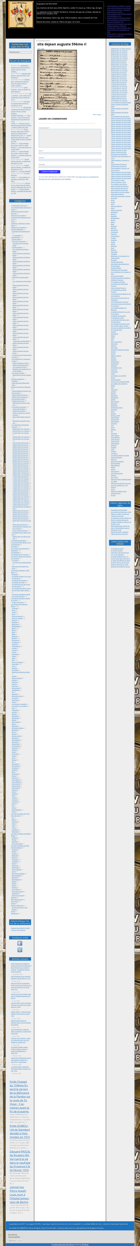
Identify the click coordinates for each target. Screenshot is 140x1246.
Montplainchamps (17, 728)
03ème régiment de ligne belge (121, 120)
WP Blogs (85, 1245)
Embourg (15, 822)
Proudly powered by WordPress (63, 1245)
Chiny (13, 221)
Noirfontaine (16, 746)
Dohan (14, 656)
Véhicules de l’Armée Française (121, 483)
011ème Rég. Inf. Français (21, 433)
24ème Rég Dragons (19, 411)
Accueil (113, 495)
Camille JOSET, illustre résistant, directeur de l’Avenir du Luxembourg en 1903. (119, 30)
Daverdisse (15, 654)
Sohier (14, 792)
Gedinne (113, 346)
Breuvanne (15, 640)
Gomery (113, 352)
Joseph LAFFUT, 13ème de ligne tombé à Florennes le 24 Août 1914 (21, 1014)
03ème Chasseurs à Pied (20, 363)
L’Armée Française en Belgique (120, 278)
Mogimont (15, 726)
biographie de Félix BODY (47, 4)
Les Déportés (15, 552)
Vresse (14, 808)
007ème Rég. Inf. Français (21, 431)
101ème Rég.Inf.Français (20, 467)
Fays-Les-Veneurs (17, 662)
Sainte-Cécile (16, 786)
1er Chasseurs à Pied (19, 367)
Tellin (13, 796)
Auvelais (14, 854)
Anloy (13, 610)
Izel (13, 692)
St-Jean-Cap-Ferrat (18, 602)
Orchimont (15, 754)
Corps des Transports (19, 241)
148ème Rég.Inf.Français (20, 499)
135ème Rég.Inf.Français (19, 395)
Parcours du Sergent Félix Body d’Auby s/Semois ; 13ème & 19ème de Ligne (21, 125)
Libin (13, 708)
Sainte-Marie (16, 788)
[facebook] (20, 943)
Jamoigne (15, 694)
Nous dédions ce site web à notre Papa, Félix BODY (20, 179)
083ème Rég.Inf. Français (21, 461)
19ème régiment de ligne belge (121, 172)
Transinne (15, 802)
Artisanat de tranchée (18, 215)
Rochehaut (15, 774)
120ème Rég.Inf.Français (20, 491)
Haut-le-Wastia (16, 870)
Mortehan (15, 730)
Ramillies (15, 842)
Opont (14, 752)
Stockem (14, 794)
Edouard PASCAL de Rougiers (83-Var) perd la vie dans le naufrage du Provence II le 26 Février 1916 (119, 20)
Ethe (13, 660)
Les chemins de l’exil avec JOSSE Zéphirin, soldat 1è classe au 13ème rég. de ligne (69, 8)
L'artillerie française (18, 401)
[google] (20, 950)
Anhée (14, 852)
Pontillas (14, 887)
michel (13, 123)
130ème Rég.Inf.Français (20, 495)
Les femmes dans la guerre (19, 554)
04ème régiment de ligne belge (121, 122)
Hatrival (14, 684)
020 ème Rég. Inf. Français (21, 439)
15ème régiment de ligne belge (121, 144)
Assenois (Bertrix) (17, 616)
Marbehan (15, 716)
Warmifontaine (16, 810)
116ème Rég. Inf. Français (21, 483)
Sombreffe (15, 893)
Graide (14, 676)
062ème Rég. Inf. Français (119, 65)
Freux (13, 666)
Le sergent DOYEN (117, 551)
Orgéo (14, 756)
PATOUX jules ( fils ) (17, 135)
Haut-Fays (15, 686)
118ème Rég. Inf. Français (21, 487)
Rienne (13, 903)
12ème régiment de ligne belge (121, 138)
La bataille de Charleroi (19, 580)
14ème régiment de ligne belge (121, 142)
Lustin (14, 872)
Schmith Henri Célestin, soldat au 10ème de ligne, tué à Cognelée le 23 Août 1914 (20, 1040)
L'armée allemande (17, 229)
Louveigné (15, 830)
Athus (113, 208)
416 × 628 (40, 49)
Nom (41, 151)
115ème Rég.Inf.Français (20, 481)
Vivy (13, 806)
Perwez (14, 840)
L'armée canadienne (17, 379)
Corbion (14, 648)
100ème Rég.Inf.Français (20, 465)
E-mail (41, 158)
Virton (14, 804)
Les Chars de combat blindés (22, 562)
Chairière (15, 644)
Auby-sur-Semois (17, 618)
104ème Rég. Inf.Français (21, 473)
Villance (113, 487)
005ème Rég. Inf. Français (21, 429)
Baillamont (114, 212)
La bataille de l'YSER (18, 582)
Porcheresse (16, 766)
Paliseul (14, 760)
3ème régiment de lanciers (119, 188)
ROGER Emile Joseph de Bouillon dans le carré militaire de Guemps (21, 1023)
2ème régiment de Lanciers (119, 186)
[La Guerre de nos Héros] (21, 14)
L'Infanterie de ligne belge (20, 277)
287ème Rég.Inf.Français (20, 519)
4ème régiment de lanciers (119, 190)
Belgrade (15, 856)
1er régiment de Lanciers (119, 184)
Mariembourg (16, 879)
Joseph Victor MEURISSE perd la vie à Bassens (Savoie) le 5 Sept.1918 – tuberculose (21, 1060)
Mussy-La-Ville (16, 736)
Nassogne (15, 738)
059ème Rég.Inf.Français (20, 453)
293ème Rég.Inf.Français (19, 397)
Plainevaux (15, 764)
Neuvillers (15, 742)
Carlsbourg (15, 642)
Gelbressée (15, 868)
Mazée (14, 881)
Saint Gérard (16, 889)
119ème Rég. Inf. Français (21, 489)
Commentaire (44, 128)
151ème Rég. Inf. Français (21, 503)
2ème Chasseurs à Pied (118, 182)
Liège (13, 826)
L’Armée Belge (115, 266)
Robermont (15, 832)
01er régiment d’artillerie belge (121, 102)
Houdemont (15, 690)
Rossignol (15, 778)
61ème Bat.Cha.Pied (18, 399)
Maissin (14, 714)
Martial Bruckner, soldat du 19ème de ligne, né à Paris (58, 22)
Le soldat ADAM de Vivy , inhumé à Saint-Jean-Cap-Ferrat (105, 1224)
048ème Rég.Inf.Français (20, 447)
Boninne (14, 858)
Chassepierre (16, 646)
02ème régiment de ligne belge (121, 118)
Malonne (14, 897)
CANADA (14, 381)
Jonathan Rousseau (17, 115)
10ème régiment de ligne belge (121, 134)
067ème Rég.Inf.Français (20, 455)
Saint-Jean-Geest (17, 844)
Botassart (15, 636)
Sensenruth (14, 913)
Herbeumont (16, 688)
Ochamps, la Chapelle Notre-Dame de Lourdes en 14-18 (20, 103)
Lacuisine (15, 698)
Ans (13, 818)
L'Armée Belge (15, 237)
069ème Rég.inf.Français (20, 457)
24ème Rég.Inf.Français (20, 515)
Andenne (15, 850)
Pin (13, 762)
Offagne (14, 750)
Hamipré (14, 682)
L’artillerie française (117, 280)
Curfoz (14, 652)
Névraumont (16, 744)
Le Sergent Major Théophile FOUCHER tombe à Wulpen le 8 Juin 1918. (21, 1069)
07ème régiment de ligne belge (121, 128)
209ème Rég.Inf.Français (20, 511)
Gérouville (15, 670)
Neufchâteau (16, 740)
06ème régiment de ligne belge (121, 126)
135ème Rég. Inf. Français (21, 497)
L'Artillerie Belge (17, 247)
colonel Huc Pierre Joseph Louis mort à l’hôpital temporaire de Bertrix (21, 996)
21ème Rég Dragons (19, 409)
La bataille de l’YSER (117, 318)
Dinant (14, 864)
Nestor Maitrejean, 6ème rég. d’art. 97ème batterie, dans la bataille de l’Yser (67, 18)
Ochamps (15, 748)
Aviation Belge (16, 239)
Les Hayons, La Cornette (19, 706)
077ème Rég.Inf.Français (20, 459)
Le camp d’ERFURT (25, 171)
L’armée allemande (117, 262)
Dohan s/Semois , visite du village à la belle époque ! (20, 89)
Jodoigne (14, 838)
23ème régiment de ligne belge (121, 176)
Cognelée (15, 862)
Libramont (15, 710)
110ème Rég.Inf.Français (20, 477)
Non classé (14, 901)
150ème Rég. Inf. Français (21, 501)
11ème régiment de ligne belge (121, 136)
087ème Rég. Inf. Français (21, 463)
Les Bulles (14, 546)
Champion (15, 860)
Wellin (14, 812)
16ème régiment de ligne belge (121, 146)
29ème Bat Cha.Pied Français (22, 521)
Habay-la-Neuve (17, 678)
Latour (14, 702)
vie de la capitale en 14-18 (119, 485)
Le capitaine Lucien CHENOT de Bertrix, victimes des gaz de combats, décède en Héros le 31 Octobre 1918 (69, 13)
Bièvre (14, 630)
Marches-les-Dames (18, 874)
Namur (14, 885)
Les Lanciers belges (18, 373)
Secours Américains (17, 905)
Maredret (15, 877)
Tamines (113, 475)
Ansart (14, 612)
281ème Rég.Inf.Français (20, 517)
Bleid (13, 632)
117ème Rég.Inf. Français (21, 485)
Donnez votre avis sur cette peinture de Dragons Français (81, 1228)
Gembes (14, 668)
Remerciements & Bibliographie (121, 479)
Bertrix (14, 628)
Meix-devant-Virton (17, 899)
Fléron (14, 824)
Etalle (13, 658)
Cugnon (14, 650)
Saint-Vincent (16, 784)
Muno (14, 732)
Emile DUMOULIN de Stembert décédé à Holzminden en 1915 (20, 1131)
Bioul (112, 248)
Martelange (15, 718)
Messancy (114, 404)
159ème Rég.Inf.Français (20, 505)
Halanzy (14, 680)
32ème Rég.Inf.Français (20, 525)
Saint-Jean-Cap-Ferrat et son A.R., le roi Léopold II (61, 1224)
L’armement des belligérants (120, 264)
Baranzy (14, 620)
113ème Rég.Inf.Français (19, 205)
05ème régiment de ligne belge (121, 124)
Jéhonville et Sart (17, 696)
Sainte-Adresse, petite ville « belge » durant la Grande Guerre (20, 131)
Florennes (15, 866)
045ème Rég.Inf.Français (20, 445)
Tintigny (14, 798)
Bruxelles (15, 574)
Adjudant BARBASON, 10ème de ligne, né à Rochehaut (21, 75)
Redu (13, 772)
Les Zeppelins (17, 235)
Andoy (113, 242)
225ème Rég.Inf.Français (20, 513)
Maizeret (114, 459)
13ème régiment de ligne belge (121, 140)
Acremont (15, 608)
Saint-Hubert (16, 780)
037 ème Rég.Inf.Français (21, 443)
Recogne (14, 770)
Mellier (14, 720)
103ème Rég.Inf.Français (20, 471)
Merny (14, 724)
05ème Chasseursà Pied (20, 365)
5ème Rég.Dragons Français (21, 417)
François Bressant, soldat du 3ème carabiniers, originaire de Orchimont (21, 1031)
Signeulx (14, 790)
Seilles (13, 911)
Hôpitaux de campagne (18, 227)
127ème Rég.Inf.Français (20, 493)
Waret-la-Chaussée (18, 895)
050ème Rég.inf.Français (20, 449)
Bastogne (15, 622)
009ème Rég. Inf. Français (119, 55)
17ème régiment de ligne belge (121, 148)
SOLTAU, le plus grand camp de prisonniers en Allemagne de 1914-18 (21, 185)
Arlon (13, 614)
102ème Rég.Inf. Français (21, 469)
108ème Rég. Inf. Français (21, 475)
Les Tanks (15, 560)
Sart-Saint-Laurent (18, 891)
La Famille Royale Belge (18, 540)
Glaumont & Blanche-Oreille (21, 672)
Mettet (14, 883)
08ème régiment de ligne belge (121, 130)
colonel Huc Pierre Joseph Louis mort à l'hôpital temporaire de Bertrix (19, 1194)
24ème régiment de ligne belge (121, 178)
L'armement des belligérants (21, 231)
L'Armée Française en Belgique (20, 387)
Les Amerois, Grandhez (19, 704)
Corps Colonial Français (20, 531)
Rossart (14, 776)
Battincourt (15, 624)
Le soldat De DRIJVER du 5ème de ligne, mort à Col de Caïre (32, 1228)
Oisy (112, 425)
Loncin (14, 828)
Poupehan (15, 768)
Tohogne (14, 800)
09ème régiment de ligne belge (121, 132)
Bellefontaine (16, 626)
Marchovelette (16, 876)
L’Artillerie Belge (116, 268)
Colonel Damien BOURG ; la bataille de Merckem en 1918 (20, 161)
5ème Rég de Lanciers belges (22, 375)
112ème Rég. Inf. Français (21, 479)
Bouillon (14, 638)
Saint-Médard (16, 782)
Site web (42, 164)
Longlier (14, 712)
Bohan (14, 634)
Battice (14, 820)
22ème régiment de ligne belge (121, 174)
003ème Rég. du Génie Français (121, 49)
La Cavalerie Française (19, 407)
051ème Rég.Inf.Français (20, 451)
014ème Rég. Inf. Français (21, 437)
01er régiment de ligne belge (22, 281)
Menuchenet (16, 722)
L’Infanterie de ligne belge (119, 270)
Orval (13, 758)
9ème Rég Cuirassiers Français (120, 196)
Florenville (15, 664)
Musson (14, 734)
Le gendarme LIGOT (117, 549)
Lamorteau (15, 700)
